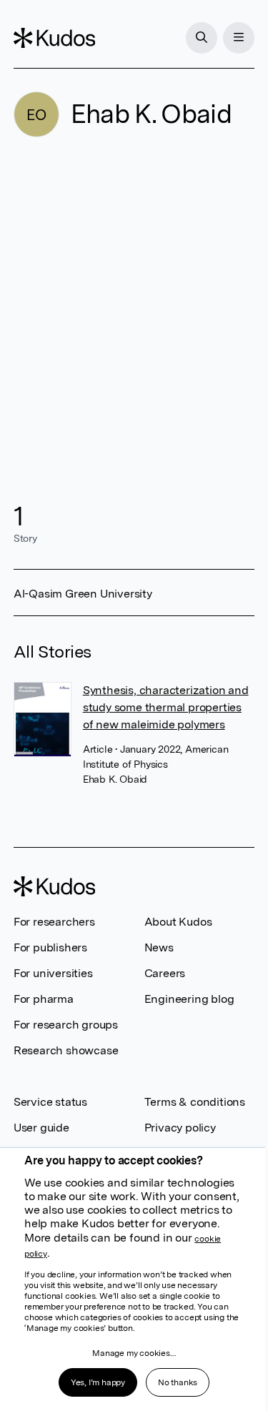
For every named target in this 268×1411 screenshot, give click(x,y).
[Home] (54, 38)
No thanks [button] (177, 1382)
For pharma (44, 999)
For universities (53, 973)
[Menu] (238, 38)
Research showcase (66, 1050)
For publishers (50, 947)
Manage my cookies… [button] (133, 1353)
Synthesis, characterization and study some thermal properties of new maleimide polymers (166, 707)
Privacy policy (180, 1127)
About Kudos (178, 922)
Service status (50, 1102)
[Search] (201, 38)
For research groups (66, 1024)
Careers (165, 973)
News (159, 947)
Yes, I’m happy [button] (98, 1382)
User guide (41, 1127)
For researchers (54, 922)
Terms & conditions (194, 1102)
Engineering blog (189, 999)
